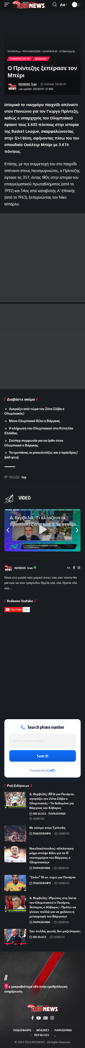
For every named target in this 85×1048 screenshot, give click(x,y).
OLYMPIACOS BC (20, 58)
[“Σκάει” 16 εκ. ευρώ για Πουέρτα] (15, 883)
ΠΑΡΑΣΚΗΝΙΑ (57, 813)
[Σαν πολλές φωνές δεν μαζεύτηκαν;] (15, 937)
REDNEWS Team (28, 84)
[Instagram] (79, 568)
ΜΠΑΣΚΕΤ (41, 58)
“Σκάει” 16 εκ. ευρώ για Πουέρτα (52, 877)
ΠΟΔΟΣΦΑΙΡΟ (42, 833)
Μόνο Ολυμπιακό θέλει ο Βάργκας (34, 421)
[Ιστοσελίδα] (69, 568)
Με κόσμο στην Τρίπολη (47, 827)
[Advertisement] (42, 257)
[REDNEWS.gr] (28, 4)
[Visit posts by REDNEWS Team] (12, 86)
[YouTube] (38, 1018)
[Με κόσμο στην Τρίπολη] (15, 833)
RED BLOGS (39, 813)
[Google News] (45, 1018)
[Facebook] (74, 568)
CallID (51, 770)
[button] (8, 4)
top (24, 477)
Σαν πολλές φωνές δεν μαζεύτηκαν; (55, 931)
